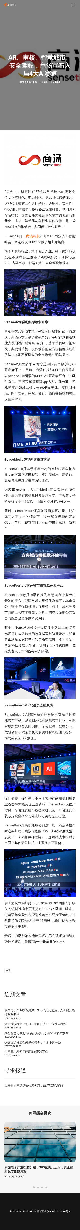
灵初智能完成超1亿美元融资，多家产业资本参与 (36, 1033)
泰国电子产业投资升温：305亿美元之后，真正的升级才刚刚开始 (39, 1012)
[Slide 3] (42, 1187)
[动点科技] (10, 4)
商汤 (8, 970)
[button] (73, 5)
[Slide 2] (38, 1187)
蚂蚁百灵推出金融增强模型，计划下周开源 (32, 1042)
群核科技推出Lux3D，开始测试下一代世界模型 (35, 1024)
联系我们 (55, 1085)
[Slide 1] (34, 1187)
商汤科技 (33, 236)
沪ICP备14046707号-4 (58, 1211)
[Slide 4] (46, 1187)
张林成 (57, 82)
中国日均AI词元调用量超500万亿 (26, 1051)
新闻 (45, 82)
